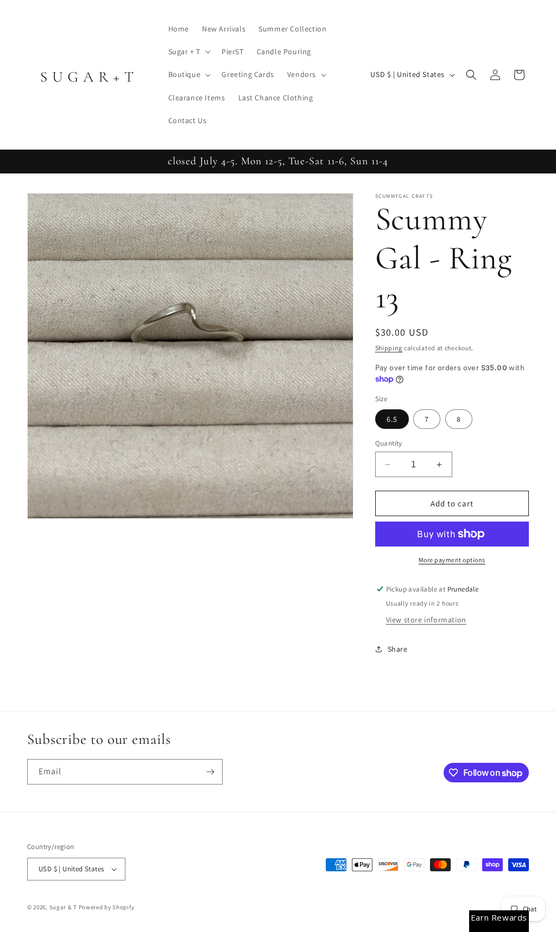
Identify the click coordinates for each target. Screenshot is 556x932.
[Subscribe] (210, 772)
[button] (188, 51)
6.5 (392, 419)
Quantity (388, 443)
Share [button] (398, 649)
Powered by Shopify (107, 907)
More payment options (452, 560)
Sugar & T (63, 907)
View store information (426, 620)
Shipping (389, 348)
